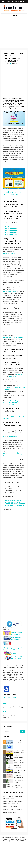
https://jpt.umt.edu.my (11, 234)
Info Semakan (22, 837)
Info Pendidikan (11, 664)
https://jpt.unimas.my (11, 230)
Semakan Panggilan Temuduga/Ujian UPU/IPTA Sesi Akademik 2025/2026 (11, 402)
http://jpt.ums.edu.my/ (11, 232)
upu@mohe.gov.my (12, 332)
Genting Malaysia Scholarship (11, 812)
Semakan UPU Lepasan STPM (10, 677)
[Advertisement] (14, 34)
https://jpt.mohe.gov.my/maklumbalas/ (13, 337)
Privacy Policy (21, 1)
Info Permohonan (6, 839)
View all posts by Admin (9, 697)
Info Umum (18, 664)
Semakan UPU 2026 (16, 675)
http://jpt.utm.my (9, 227)
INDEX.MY (22, 841)
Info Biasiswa (15, 837)
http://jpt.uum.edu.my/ (11, 228)
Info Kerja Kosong (6, 837)
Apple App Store (13, 376)
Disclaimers (14, 1)
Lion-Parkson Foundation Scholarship (13, 809)
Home (3, 1)
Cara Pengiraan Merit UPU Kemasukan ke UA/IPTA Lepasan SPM (14, 454)
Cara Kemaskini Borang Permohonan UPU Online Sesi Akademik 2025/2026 (13, 417)
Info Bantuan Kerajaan (16, 839)
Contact (8, 1)
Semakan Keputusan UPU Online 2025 (12, 193)
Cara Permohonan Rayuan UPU (14, 665)
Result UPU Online (10, 669)
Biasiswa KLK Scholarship (10, 806)
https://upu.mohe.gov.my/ (10, 253)
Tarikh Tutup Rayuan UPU (9, 680)
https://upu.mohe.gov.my (9, 291)
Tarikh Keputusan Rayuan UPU (17, 679)
